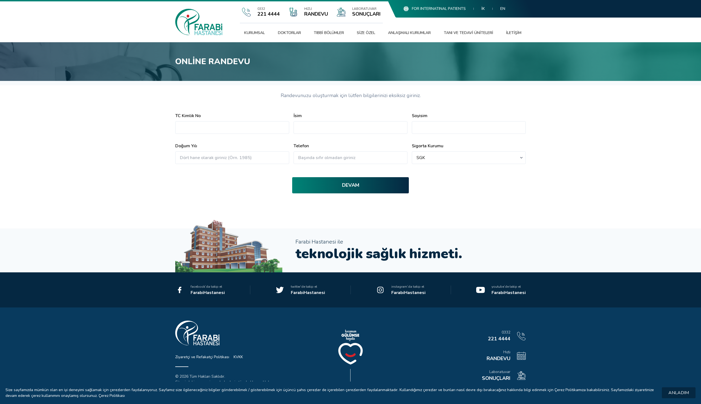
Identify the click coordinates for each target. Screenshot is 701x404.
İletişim (513, 32)
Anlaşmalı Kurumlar (409, 32)
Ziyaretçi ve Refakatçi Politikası (202, 357)
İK (483, 8)
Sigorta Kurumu (427, 146)
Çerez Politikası (112, 395)
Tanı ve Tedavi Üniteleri (468, 32)
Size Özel (366, 32)
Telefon (301, 146)
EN (502, 8)
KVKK (238, 357)
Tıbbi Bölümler (329, 32)
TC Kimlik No (188, 116)
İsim (298, 116)
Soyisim (419, 116)
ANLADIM (678, 393)
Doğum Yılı (186, 146)
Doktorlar (289, 32)
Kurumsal (254, 32)
